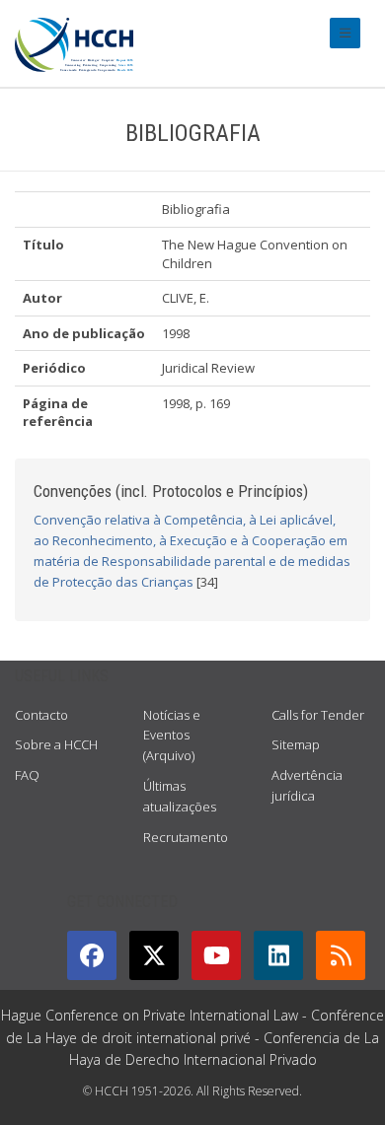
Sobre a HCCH (56, 744)
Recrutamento (185, 837)
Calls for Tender (317, 715)
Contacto (41, 715)
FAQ (27, 775)
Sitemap (295, 744)
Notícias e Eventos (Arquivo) (171, 735)
